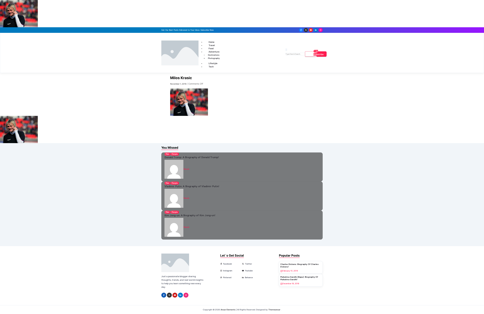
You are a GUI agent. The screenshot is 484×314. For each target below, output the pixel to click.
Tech (211, 66)
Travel (212, 45)
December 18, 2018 (290, 283)
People (175, 154)
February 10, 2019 (290, 271)
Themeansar (274, 309)
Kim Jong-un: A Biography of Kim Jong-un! (189, 215)
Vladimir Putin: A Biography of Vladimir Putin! (191, 186)
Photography (214, 58)
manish (186, 169)
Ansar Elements (228, 309)
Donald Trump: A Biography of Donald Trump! (191, 157)
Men (167, 154)
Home (211, 42)
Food (211, 48)
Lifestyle (213, 63)
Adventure (214, 51)
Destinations (213, 55)
